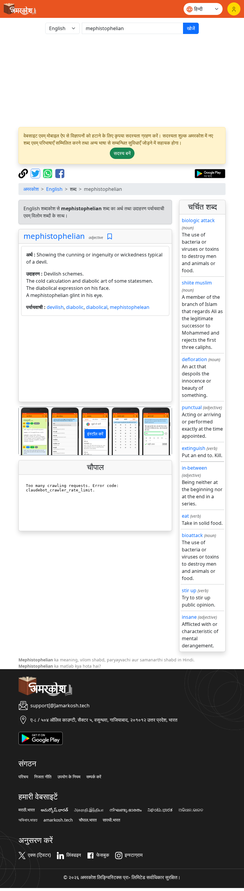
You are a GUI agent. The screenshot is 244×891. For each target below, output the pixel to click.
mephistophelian (54, 236)
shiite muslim (197, 282)
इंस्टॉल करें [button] (95, 434)
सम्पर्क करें (93, 777)
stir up (189, 590)
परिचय (23, 777)
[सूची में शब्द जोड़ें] (109, 237)
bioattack (192, 535)
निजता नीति (42, 777)
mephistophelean (129, 307)
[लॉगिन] (233, 9)
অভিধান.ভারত (27, 820)
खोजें (191, 28)
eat (185, 516)
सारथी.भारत (111, 820)
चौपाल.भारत (88, 820)
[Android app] (40, 737)
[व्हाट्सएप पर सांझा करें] (48, 173)
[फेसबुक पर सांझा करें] (60, 173)
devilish (55, 307)
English (54, 189)
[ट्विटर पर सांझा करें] (36, 173)
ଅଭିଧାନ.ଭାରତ (191, 810)
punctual (192, 407)
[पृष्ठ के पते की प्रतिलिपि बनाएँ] (23, 173)
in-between (194, 468)
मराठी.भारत (26, 810)
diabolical (96, 307)
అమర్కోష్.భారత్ (54, 810)
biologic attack (198, 220)
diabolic (75, 307)
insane (189, 617)
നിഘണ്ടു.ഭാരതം (126, 810)
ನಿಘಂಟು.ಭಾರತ (160, 810)
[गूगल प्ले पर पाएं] (210, 173)
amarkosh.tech (58, 820)
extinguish (193, 448)
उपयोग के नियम (68, 777)
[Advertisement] (122, 80)
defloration (194, 359)
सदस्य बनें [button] (122, 153)
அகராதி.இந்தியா (89, 810)
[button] (30, 431)
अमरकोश (31, 189)
